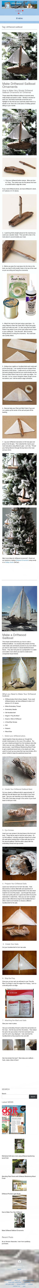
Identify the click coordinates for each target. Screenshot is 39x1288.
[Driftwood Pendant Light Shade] (19, 1185)
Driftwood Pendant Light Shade (11, 1194)
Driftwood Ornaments (22, 560)
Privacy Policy (21, 1284)
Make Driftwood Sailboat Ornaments (18, 85)
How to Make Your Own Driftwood (12, 1212)
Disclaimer (27, 1282)
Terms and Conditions (14, 1282)
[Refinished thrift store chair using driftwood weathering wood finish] (19, 1146)
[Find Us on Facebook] (18, 13)
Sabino (19, 1269)
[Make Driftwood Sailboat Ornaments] (19, 1220)
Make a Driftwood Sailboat (14, 636)
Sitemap (30, 1284)
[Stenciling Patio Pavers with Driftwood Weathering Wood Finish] (19, 1166)
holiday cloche (9, 562)
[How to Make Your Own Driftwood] (19, 1202)
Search (4, 1093)
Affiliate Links (10, 1284)
